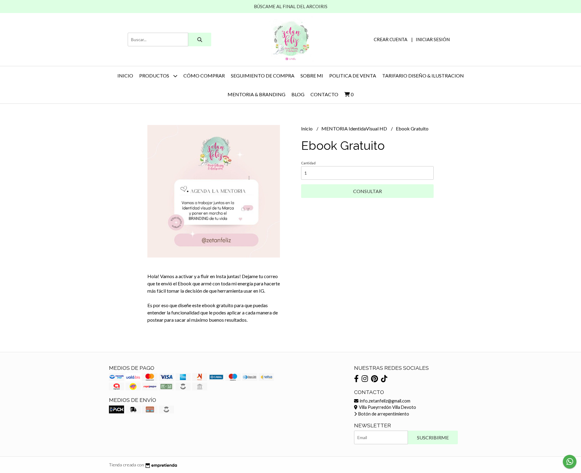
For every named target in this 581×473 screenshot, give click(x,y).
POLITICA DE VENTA (352, 75)
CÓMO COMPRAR (204, 75)
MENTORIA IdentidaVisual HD (354, 128)
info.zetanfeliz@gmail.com (384, 400)
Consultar (367, 191)
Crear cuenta (390, 39)
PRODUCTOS (154, 75)
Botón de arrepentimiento (383, 413)
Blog (297, 94)
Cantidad (308, 163)
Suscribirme (433, 437)
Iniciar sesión (433, 39)
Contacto (324, 94)
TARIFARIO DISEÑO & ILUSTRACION (423, 75)
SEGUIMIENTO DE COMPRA (262, 75)
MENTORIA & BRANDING (256, 94)
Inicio (125, 75)
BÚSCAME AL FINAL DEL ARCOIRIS (290, 6)
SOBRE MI (311, 75)
